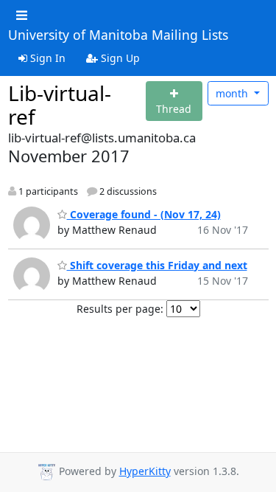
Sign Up (119, 58)
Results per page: (120, 309)
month (233, 93)
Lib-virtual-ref (59, 105)
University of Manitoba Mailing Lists (118, 35)
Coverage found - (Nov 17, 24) (144, 214)
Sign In (46, 58)
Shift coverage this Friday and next (157, 265)
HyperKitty (145, 471)
